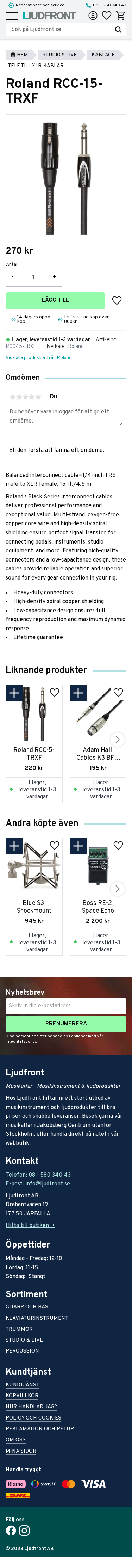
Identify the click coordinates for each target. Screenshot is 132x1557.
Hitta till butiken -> (30, 1225)
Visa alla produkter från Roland (39, 358)
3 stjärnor (25, 397)
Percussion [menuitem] (22, 1352)
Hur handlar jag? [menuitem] (31, 1407)
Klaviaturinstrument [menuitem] (37, 1319)
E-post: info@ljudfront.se (38, 1184)
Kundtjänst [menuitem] (22, 1386)
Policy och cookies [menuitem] (33, 1419)
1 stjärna (13, 397)
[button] (12, 16)
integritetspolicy (21, 1041)
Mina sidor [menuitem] (21, 1452)
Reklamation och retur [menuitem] (40, 1430)
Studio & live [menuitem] (24, 1341)
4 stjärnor (32, 397)
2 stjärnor (19, 397)
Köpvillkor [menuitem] (22, 1396)
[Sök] (118, 29)
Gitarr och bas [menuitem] (27, 1308)
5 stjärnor (38, 397)
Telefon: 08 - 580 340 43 (38, 1175)
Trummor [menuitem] (19, 1330)
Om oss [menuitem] (16, 1440)
